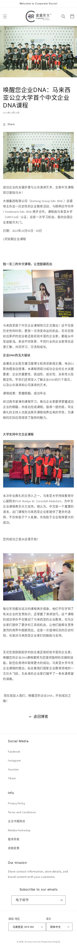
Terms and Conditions (22, 812)
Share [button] (11, 124)
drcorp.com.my (32, 941)
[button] (5, 16)
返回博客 (41, 716)
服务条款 (13, 839)
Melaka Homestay (19, 830)
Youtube (13, 769)
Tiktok (12, 778)
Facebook (14, 751)
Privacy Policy (16, 803)
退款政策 (13, 848)
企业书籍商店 (16, 821)
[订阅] (61, 900)
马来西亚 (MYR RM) (23, 927)
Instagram (14, 760)
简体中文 (55, 927)
